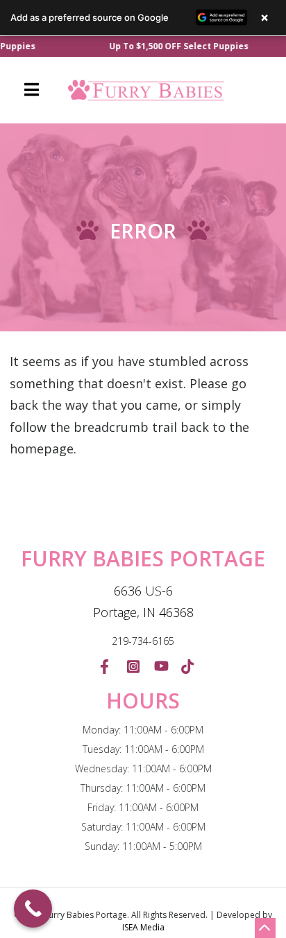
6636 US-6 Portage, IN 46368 (143, 601)
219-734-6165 (143, 641)
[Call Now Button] (33, 908)
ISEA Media (143, 927)
